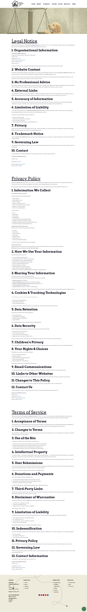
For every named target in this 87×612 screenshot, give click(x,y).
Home (33, 4)
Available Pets (57, 582)
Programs (46, 4)
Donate (54, 4)
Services (26, 586)
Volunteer (56, 592)
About (26, 584)
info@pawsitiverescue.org (19, 60)
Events (60, 4)
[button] (84, 609)
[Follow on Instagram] (41, 595)
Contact (27, 588)
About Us (67, 4)
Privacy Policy (72, 582)
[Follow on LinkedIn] (48, 595)
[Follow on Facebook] (39, 595)
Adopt (39, 4)
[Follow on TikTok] (45, 595)
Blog (73, 4)
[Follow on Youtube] (43, 595)
